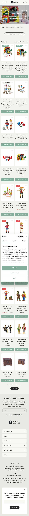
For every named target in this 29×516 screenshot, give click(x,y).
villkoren (20, 414)
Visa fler (14, 388)
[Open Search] (6, 2)
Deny (14, 278)
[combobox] (14, 502)
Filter (24, 41)
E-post (14, 473)
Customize (14, 273)
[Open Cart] (25, 2)
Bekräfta (14, 507)
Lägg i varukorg (7, 111)
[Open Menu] (2, 2)
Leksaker (12, 27)
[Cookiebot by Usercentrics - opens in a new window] (17, 237)
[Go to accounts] (23, 2)
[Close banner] (26, 236)
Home (2, 27)
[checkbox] (7, 414)
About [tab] (23, 241)
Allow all (14, 267)
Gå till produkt (7, 76)
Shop (7, 27)
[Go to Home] (14, 2)
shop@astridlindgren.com (14, 475)
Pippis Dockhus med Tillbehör (14, 34)
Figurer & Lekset (20, 27)
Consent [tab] (5, 241)
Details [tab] (14, 241)
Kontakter (19, 482)
